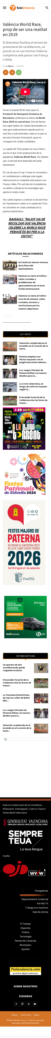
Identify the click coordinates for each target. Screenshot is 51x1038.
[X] (12, 72)
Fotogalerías (41, 890)
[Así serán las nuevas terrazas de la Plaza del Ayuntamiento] (10, 265)
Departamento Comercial (34, 899)
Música (36, 1015)
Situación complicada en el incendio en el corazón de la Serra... (33, 346)
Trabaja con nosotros (36, 907)
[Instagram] (22, 1004)
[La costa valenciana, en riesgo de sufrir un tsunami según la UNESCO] (10, 387)
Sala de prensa (40, 911)
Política (25, 932)
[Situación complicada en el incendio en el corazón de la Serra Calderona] (10, 346)
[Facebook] (5, 72)
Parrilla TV (42, 903)
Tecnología (25, 936)
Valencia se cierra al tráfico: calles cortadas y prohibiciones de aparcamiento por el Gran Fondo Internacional (32, 282)
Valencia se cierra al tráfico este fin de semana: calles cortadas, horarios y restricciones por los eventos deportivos (32, 302)
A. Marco (9, 66)
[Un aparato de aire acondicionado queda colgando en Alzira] (41, 668)
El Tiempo (25, 923)
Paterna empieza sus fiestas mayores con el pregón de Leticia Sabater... (33, 359)
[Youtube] (35, 1004)
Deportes (26, 928)
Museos (15, 1015)
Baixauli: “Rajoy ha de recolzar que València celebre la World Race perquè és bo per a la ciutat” (27, 227)
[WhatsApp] (19, 72)
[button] (4, 8)
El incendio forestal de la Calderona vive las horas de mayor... (33, 400)
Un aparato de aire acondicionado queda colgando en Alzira (14, 667)
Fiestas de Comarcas (25, 940)
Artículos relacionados (25, 253)
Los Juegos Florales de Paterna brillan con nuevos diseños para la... (33, 373)
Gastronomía (26, 1015)
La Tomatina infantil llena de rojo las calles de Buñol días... (16, 697)
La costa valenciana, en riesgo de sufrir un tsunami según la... (33, 386)
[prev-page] (4, 316)
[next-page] (9, 316)
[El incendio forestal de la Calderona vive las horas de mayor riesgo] (10, 401)
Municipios (25, 944)
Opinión (25, 949)
